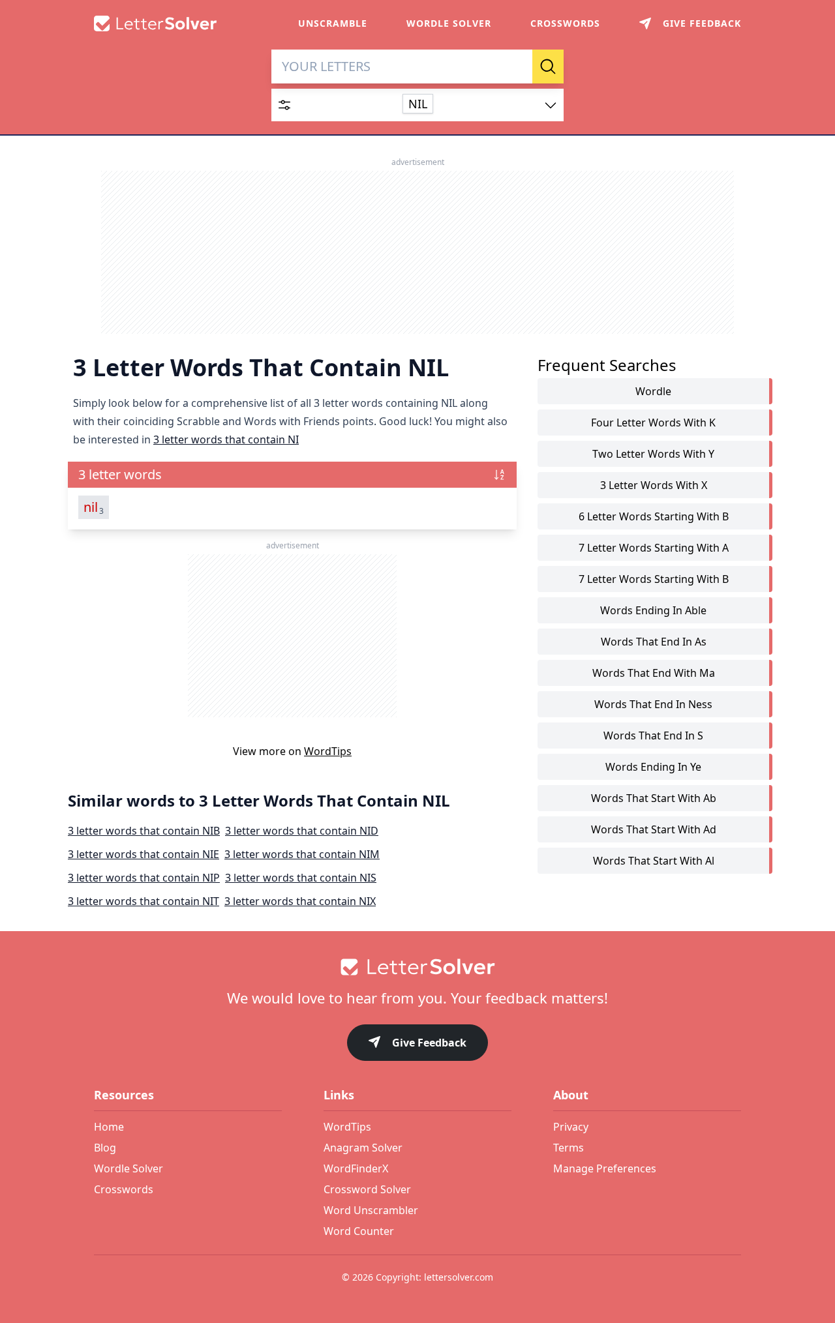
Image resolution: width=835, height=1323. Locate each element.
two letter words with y (653, 454)
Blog (105, 1147)
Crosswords (565, 23)
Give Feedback (429, 1042)
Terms (568, 1147)
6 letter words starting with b (654, 516)
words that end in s (653, 735)
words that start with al (653, 861)
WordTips (328, 751)
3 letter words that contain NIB (144, 831)
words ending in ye (653, 767)
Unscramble (332, 23)
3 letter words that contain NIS (300, 877)
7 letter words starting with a (654, 548)
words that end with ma (653, 673)
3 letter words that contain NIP (144, 877)
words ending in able (653, 610)
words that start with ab (653, 798)
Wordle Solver (448, 23)
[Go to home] (417, 967)
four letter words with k (653, 422)
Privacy (570, 1127)
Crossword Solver (367, 1189)
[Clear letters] (518, 66)
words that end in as (653, 641)
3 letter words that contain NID (301, 831)
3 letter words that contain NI (226, 439)
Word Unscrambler (371, 1210)
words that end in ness (653, 704)
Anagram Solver (363, 1147)
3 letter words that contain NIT (143, 901)
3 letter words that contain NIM (302, 854)
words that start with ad (653, 829)
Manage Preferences (604, 1168)
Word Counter (359, 1231)
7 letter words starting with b (654, 579)
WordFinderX (356, 1168)
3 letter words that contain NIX (300, 901)
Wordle (653, 391)
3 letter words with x (653, 485)
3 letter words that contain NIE (143, 854)
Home (109, 1127)
